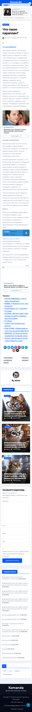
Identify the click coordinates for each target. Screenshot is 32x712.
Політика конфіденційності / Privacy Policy (17, 706)
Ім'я (4, 525)
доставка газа (6, 640)
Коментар (5, 501)
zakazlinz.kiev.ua (7, 636)
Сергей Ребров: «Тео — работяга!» (16, 308)
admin (17, 380)
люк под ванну (6, 645)
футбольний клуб (7, 674)
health (4, 671)
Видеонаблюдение (8, 653)
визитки (4, 649)
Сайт (3, 541)
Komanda (16, 2)
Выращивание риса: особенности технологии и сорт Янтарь (12, 578)
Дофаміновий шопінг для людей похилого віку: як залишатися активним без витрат (15, 414)
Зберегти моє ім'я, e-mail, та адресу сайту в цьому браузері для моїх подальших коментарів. (15, 554)
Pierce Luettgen (12, 38)
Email (4, 533)
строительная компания (9, 658)
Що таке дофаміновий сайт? (11, 615)
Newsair (24, 697)
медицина (17, 671)
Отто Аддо (8, 311)
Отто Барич (8, 321)
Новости (5, 24)
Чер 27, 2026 (16, 418)
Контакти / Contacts (17, 709)
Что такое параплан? (10, 31)
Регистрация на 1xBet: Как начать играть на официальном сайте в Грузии (15, 630)
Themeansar (16, 699)
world (10, 671)
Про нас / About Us (17, 702)
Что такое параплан (9, 47)
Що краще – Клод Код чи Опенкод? (13, 624)
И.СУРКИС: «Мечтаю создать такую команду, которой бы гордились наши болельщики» (16, 316)
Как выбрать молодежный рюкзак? (8, 360)
